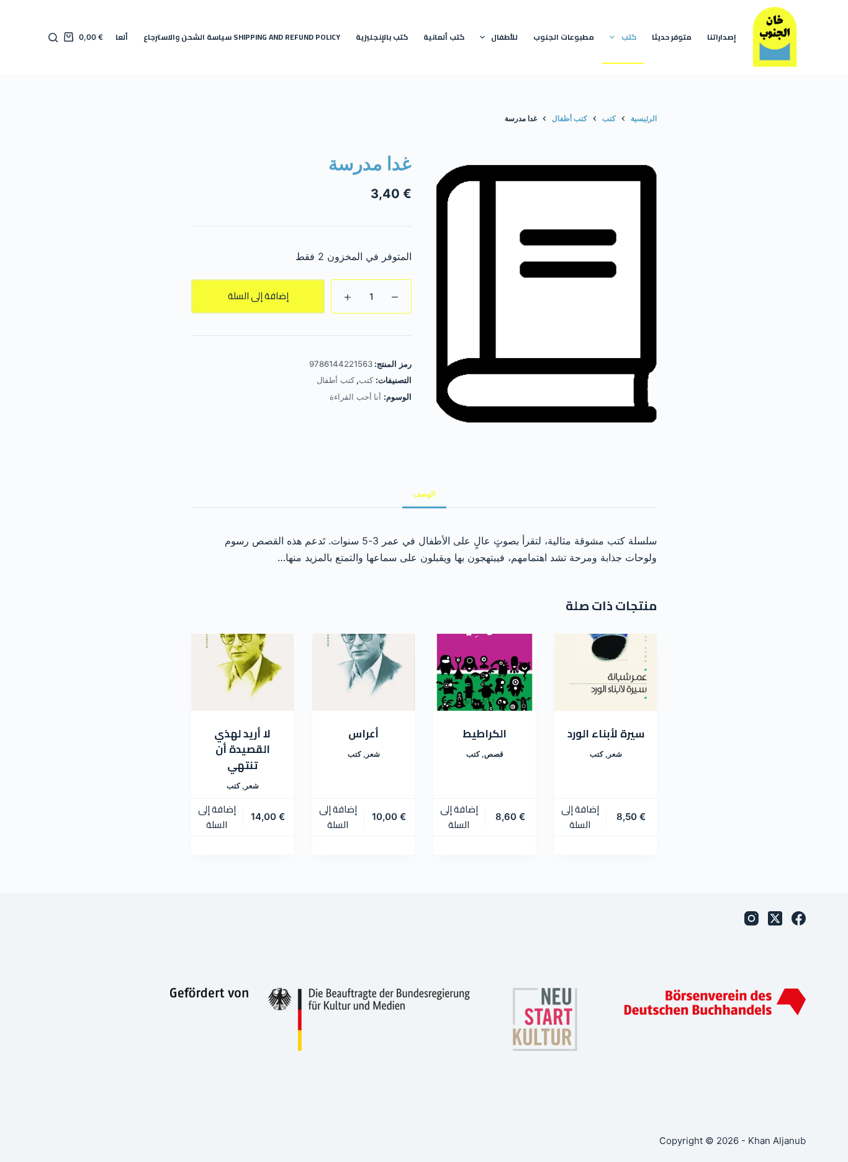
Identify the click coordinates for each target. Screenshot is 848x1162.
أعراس (363, 734)
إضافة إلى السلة (258, 296)
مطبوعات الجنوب (563, 37)
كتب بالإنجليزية (382, 37)
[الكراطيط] (484, 672)
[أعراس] (363, 672)
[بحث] (53, 37)
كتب (628, 37)
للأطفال (504, 37)
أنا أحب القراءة (355, 397)
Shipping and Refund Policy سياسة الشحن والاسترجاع (241, 37)
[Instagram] (751, 918)
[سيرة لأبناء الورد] (605, 672)
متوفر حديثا (672, 37)
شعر (615, 754)
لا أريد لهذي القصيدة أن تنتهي (242, 749)
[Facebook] (799, 918)
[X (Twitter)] (775, 918)
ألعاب (118, 37)
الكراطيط (484, 734)
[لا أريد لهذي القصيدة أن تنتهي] (242, 672)
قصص (493, 754)
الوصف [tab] (424, 493)
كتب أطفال (335, 380)
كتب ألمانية (443, 37)
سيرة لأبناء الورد (605, 734)
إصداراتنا (721, 37)
